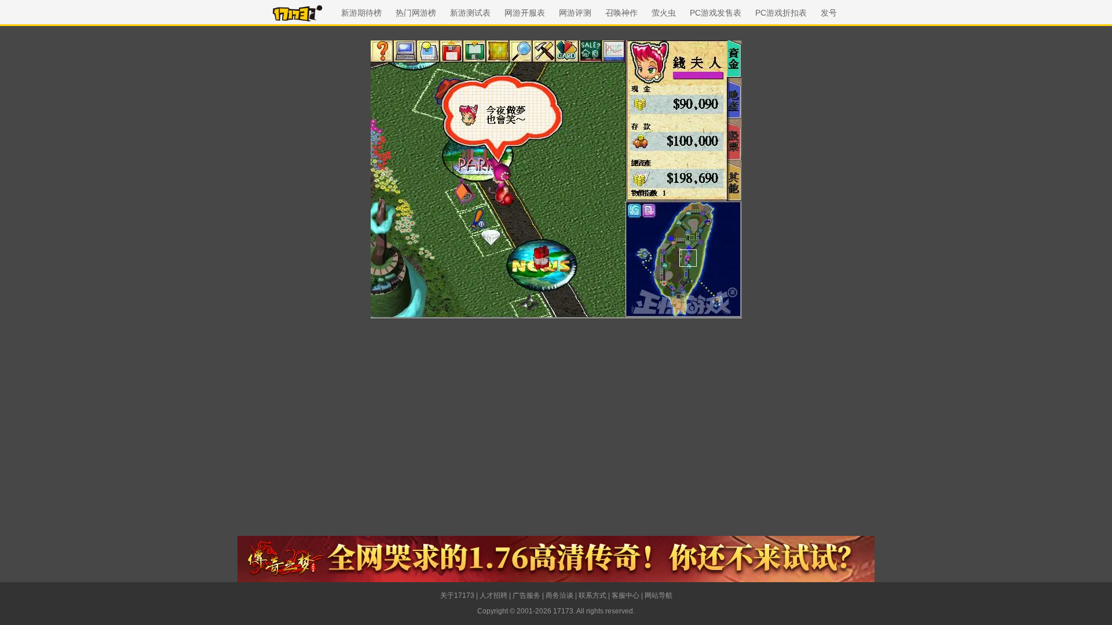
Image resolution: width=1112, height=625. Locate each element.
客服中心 (625, 595)
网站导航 (658, 595)
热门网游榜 (416, 12)
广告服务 (526, 595)
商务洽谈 (559, 595)
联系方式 (592, 595)
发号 (829, 12)
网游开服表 (524, 12)
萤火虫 (664, 12)
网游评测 (575, 12)
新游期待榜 (361, 12)
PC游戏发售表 (715, 12)
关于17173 (457, 595)
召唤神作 (621, 12)
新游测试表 (470, 12)
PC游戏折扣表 (781, 12)
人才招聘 (493, 595)
